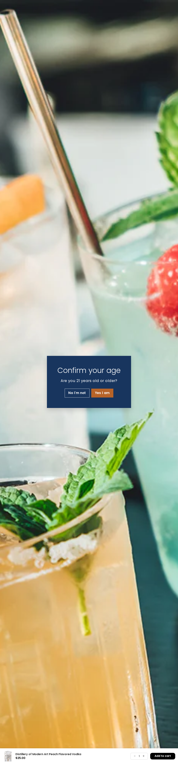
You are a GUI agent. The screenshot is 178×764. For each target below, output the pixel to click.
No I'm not (77, 393)
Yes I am (102, 393)
